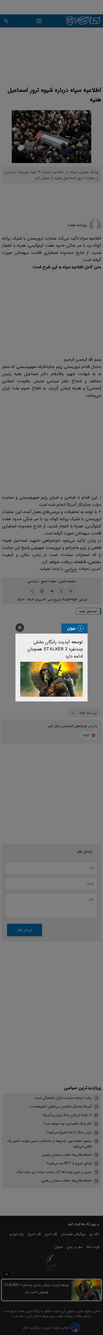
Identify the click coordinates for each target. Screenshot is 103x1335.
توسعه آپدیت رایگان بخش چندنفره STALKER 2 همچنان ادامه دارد (55, 649)
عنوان (71, 628)
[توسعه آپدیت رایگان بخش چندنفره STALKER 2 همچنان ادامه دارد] (51, 679)
